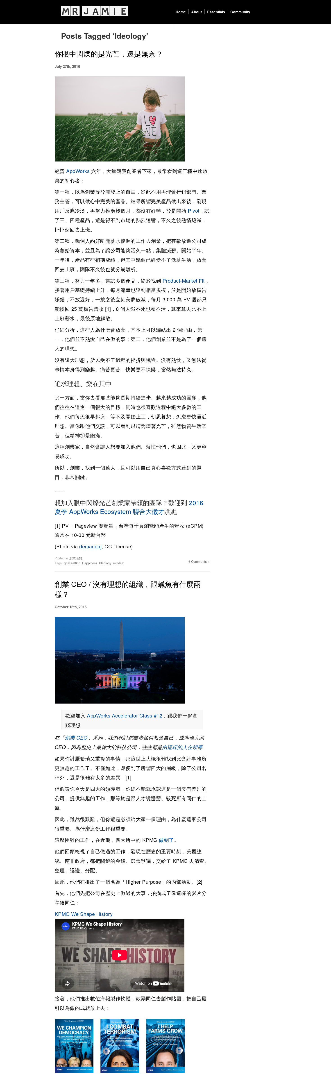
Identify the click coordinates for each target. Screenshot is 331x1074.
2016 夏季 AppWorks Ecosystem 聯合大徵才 (129, 507)
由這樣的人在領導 (182, 746)
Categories (185, 26)
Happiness (89, 563)
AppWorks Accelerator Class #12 (124, 715)
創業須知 (75, 558)
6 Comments (197, 561)
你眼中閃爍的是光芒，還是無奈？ (109, 53)
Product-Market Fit (184, 280)
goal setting (72, 563)
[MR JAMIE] (94, 11)
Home (181, 11)
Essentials (216, 11)
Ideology (105, 563)
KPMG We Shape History (84, 913)
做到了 (166, 839)
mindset (118, 563)
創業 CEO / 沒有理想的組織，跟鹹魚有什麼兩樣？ (128, 589)
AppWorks (78, 170)
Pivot (194, 210)
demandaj (90, 546)
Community (240, 11)
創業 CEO (76, 737)
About (196, 11)
